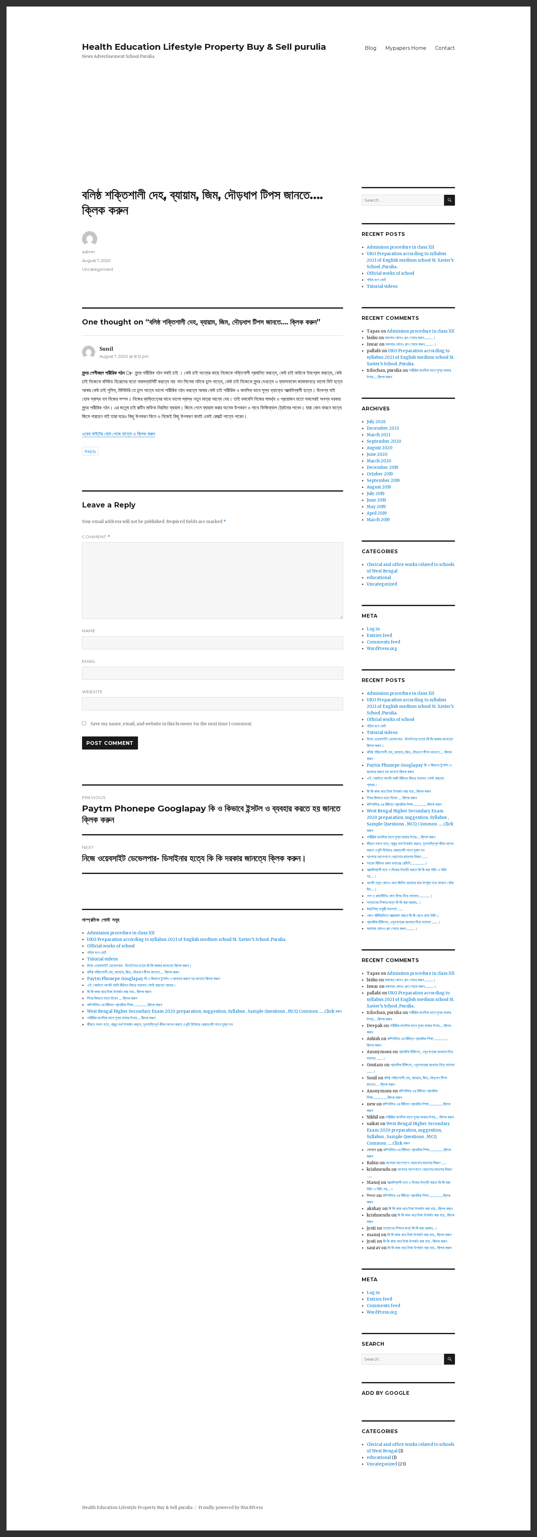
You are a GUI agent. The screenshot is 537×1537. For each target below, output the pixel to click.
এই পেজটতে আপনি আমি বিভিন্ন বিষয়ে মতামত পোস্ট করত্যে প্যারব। (131, 985)
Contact (445, 48)
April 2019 (377, 513)
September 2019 (383, 480)
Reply (90, 451)
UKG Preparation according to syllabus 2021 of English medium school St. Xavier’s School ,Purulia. (186, 939)
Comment (96, 537)
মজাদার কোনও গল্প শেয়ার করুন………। (410, 337)
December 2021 (383, 428)
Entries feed (379, 635)
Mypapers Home (405, 48)
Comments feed (383, 642)
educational (379, 577)
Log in (373, 629)
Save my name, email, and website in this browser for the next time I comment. (171, 723)
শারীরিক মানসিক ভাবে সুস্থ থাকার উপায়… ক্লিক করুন (121, 1018)
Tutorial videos (102, 959)
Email (89, 661)
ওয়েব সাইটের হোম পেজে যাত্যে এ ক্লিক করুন (118, 434)
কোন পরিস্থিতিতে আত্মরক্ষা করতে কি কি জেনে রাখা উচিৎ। (403, 915)
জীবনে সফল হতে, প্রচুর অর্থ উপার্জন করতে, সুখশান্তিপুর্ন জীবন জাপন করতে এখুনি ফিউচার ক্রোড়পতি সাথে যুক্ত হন (160, 1024)
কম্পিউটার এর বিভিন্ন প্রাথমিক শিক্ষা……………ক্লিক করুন (124, 1004)
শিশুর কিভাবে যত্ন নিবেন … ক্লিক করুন (112, 998)
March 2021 (378, 434)
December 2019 (382, 467)
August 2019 (379, 487)
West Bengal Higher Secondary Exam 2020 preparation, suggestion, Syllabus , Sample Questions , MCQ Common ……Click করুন (214, 1011)
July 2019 (375, 493)
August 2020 (379, 448)
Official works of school (111, 946)
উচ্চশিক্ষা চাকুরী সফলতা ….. (385, 909)
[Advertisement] (268, 141)
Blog (371, 48)
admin (88, 251)
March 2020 (379, 461)
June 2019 (376, 500)
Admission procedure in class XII (120, 933)
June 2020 (377, 454)
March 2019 (378, 519)
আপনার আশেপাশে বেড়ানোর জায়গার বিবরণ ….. (397, 856)
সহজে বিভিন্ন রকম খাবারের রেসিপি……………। (397, 863)
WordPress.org (382, 648)
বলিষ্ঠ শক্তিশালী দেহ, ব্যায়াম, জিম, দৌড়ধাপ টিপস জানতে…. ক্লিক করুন (133, 972)
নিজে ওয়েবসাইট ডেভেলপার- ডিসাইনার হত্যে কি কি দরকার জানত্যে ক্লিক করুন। (139, 965)
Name (88, 630)
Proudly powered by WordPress (230, 1507)
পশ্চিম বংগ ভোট (96, 952)
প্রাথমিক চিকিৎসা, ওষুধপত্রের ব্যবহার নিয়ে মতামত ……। (404, 922)
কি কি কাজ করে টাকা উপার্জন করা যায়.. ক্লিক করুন (119, 991)
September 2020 (384, 441)
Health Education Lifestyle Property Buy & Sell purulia (204, 46)
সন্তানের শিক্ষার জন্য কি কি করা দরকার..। (394, 902)
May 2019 (376, 506)
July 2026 (376, 421)
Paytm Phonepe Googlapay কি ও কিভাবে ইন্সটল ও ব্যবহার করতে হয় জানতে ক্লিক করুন (153, 978)
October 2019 (380, 474)
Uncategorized (97, 269)
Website (92, 691)
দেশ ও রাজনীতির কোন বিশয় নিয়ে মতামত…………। (400, 896)
